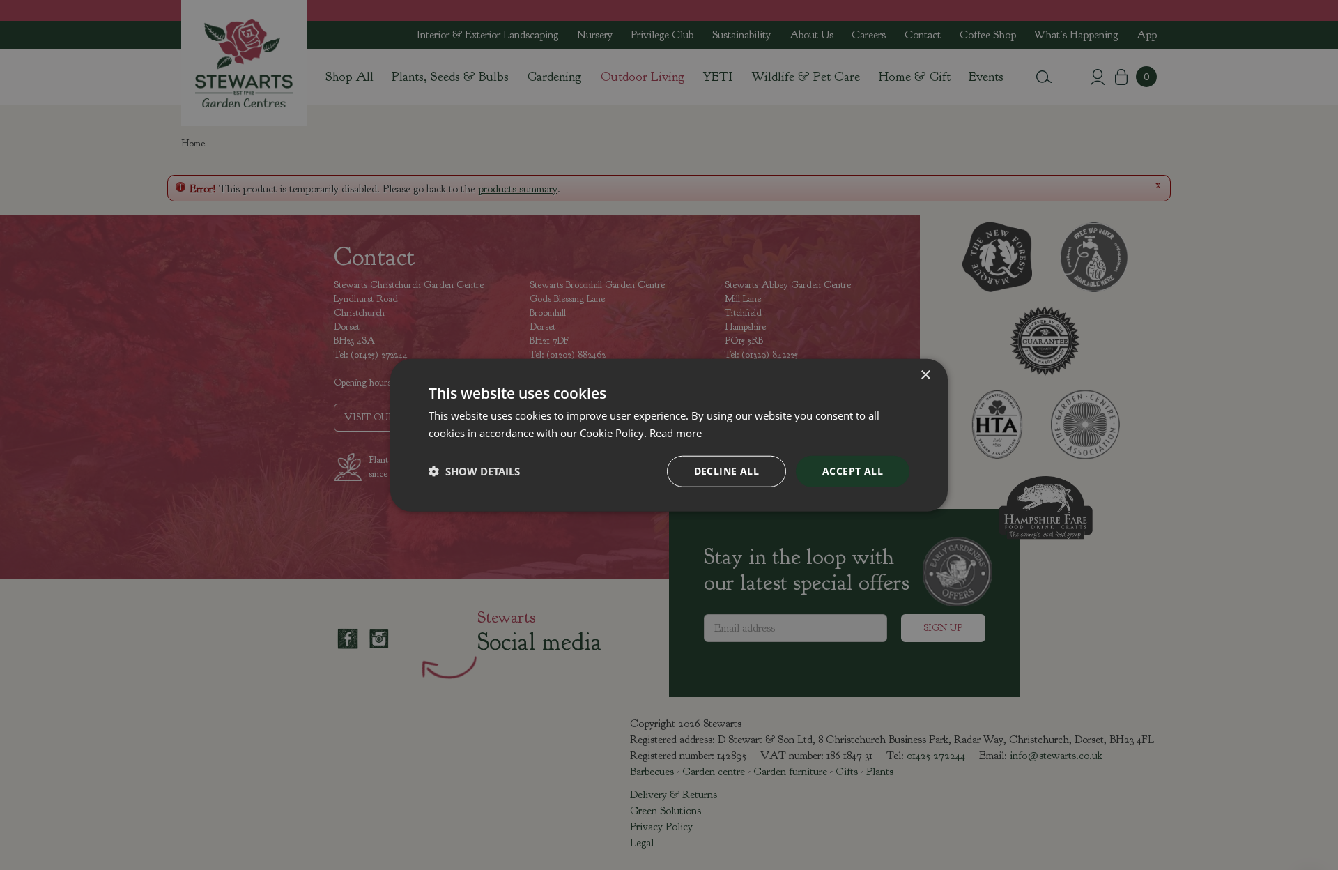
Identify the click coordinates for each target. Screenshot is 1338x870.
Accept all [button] (852, 471)
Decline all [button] (726, 471)
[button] (474, 471)
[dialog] (669, 435)
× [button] (925, 375)
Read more (675, 433)
